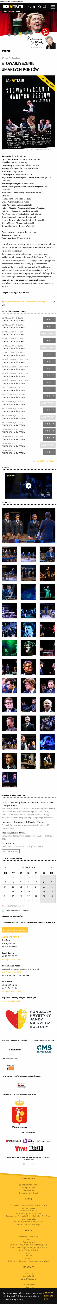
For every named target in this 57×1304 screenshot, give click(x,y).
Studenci (28, 1258)
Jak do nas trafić (10, 937)
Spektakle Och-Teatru (28, 1184)
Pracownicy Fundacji (28, 1210)
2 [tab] (15, 34)
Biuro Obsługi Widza (28, 1250)
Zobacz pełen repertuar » (44, 461)
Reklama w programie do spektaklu (28, 1221)
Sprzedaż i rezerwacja (28, 1236)
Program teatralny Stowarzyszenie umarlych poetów (27, 301)
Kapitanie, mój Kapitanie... (27, 835)
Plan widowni (29, 1242)
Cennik (28, 1239)
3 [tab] (20, 34)
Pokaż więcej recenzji (10, 851)
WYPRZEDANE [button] (47, 333)
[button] (53, 6)
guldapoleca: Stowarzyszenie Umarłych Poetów (25, 825)
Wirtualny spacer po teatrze (28, 1213)
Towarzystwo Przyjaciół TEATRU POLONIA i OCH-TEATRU (28, 922)
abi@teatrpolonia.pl (11, 1001)
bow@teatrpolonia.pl (11, 972)
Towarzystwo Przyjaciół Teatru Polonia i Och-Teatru (28, 1216)
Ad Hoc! (28, 1253)
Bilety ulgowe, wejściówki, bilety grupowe (28, 1244)
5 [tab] (31, 33)
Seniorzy (28, 1255)
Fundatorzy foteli (28, 1219)
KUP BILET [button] (49, 319)
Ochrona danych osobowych (28, 1224)
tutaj (41, 1293)
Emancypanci (23, 845)
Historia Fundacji (28, 1208)
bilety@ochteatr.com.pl (12, 959)
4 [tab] (26, 33)
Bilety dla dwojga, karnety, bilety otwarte (28, 1247)
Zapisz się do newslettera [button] (14, 930)
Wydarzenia (28, 1190)
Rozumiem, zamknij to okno (48, 1295)
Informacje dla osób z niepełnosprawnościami (28, 1261)
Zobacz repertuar (12, 858)
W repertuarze (28, 1187)
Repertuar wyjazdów (12, 916)
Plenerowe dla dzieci (28, 1193)
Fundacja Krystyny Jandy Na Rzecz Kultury (28, 1205)
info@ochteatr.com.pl (11, 991)
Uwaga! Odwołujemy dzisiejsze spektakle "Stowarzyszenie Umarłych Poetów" (28, 810)
